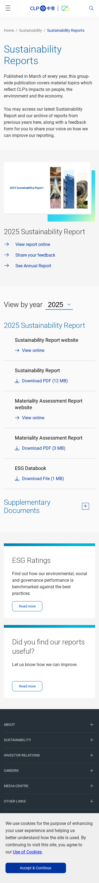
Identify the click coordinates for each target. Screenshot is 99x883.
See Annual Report (33, 265)
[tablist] (59, 305)
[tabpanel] (49, 419)
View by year (23, 304)
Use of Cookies (27, 852)
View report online (32, 244)
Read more (27, 606)
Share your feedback (35, 255)
